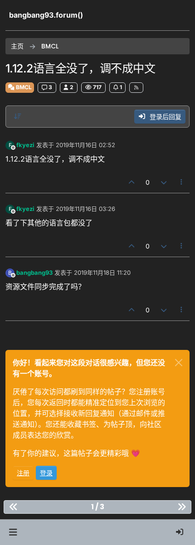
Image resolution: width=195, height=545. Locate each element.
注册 (23, 473)
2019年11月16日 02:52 (85, 144)
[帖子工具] (182, 182)
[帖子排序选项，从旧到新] (18, 116)
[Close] (179, 362)
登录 (46, 473)
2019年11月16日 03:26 (85, 208)
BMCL (23, 87)
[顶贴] (132, 182)
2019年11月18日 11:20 (102, 272)
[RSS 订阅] (136, 87)
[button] (13, 532)
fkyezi (25, 144)
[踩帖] (164, 182)
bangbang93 (34, 272)
